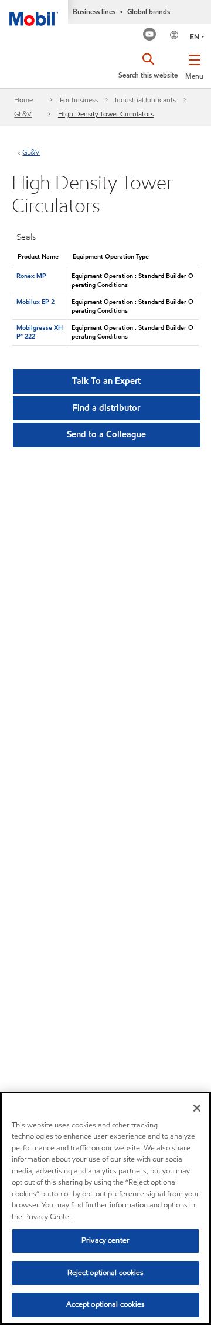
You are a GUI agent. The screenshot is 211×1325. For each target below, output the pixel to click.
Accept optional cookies (105, 1304)
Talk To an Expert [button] (106, 381)
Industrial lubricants (145, 100)
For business (79, 100)
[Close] (197, 1108)
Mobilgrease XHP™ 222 (39, 332)
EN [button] (194, 37)
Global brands (148, 11)
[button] (194, 64)
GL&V (23, 114)
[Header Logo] (34, 13)
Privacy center (105, 1240)
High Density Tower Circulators (106, 114)
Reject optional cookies (105, 1272)
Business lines (94, 11)
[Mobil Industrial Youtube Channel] (149, 36)
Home (23, 100)
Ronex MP (31, 275)
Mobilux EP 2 (35, 301)
